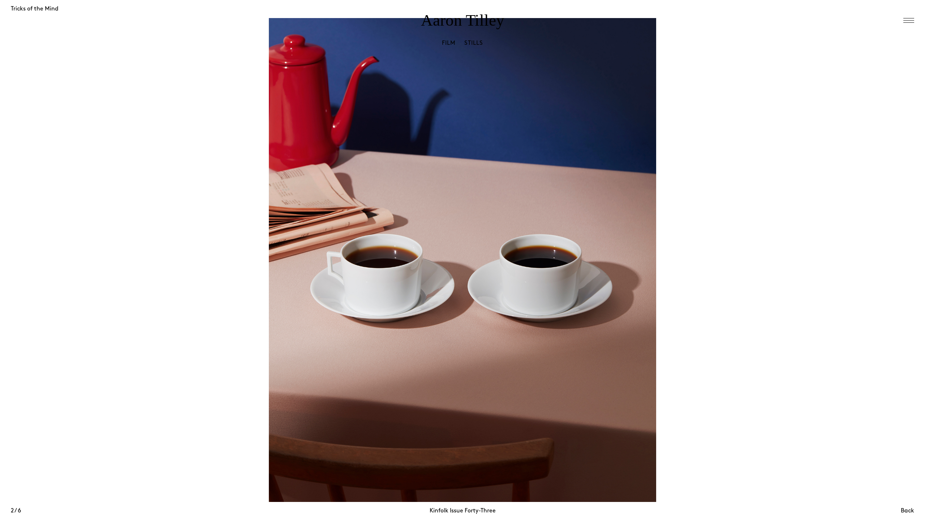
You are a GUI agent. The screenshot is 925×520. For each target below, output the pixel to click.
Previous (236, 269)
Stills (473, 43)
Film (449, 43)
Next (688, 269)
